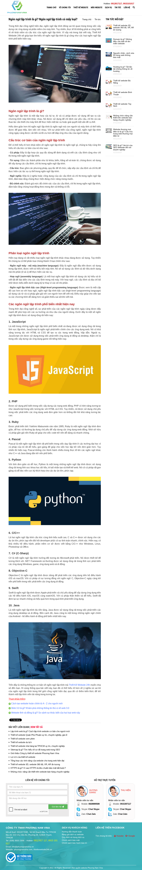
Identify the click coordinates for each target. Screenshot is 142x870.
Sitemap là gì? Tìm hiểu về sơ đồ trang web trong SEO (35, 749)
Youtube (120, 836)
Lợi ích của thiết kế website (23, 757)
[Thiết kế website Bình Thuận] (109, 93)
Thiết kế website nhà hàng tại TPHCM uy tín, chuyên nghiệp (38, 746)
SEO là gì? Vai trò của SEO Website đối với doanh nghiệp (122, 147)
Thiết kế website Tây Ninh (122, 105)
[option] (89, 801)
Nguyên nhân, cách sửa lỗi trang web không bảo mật (123, 55)
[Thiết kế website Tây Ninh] (109, 105)
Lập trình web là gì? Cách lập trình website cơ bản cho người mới (40, 731)
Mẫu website (96, 7)
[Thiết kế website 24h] (17, 7)
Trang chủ (51, 7)
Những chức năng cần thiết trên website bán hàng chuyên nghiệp (40, 772)
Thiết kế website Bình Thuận (122, 93)
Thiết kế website (80, 7)
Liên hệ (127, 7)
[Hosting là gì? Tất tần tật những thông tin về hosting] (109, 68)
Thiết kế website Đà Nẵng (121, 81)
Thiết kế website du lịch (21, 742)
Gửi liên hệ (57, 807)
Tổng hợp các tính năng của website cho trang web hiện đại (37, 760)
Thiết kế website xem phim (23, 738)
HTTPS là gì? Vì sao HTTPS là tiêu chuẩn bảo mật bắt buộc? (38, 768)
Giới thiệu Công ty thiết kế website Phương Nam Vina (35, 753)
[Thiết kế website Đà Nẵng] (109, 82)
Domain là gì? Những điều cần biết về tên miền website (122, 41)
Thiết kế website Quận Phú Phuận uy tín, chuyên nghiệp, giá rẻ (39, 735)
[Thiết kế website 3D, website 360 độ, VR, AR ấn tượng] (109, 26)
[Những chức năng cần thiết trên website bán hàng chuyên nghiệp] (109, 116)
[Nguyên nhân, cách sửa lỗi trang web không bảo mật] (109, 54)
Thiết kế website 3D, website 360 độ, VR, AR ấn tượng (35, 764)
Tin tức (118, 7)
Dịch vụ (108, 7)
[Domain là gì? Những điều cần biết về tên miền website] (109, 40)
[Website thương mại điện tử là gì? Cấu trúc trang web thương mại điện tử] (109, 130)
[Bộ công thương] (19, 856)
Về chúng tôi (65, 7)
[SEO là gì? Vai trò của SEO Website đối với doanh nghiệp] (109, 146)
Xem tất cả (37, 727)
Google (131, 836)
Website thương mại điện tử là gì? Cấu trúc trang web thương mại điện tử (123, 132)
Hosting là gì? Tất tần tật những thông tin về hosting (122, 69)
